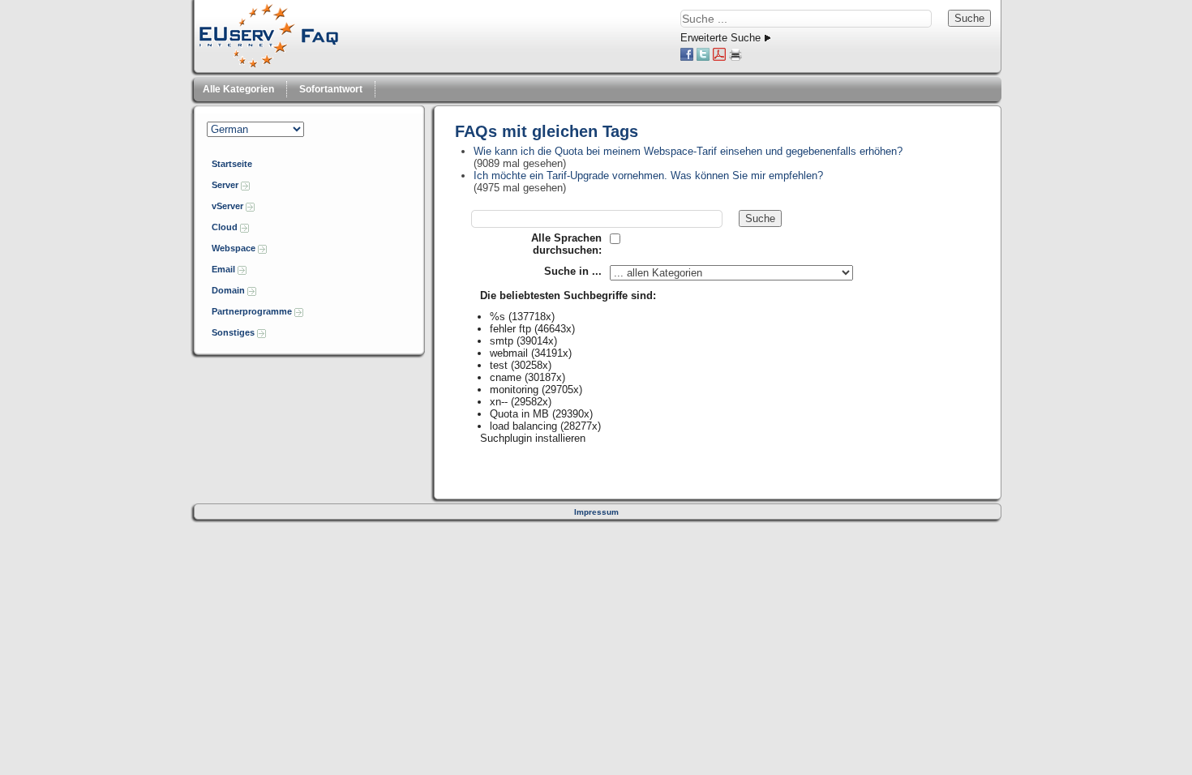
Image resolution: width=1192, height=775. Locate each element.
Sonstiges (234, 332)
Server (226, 185)
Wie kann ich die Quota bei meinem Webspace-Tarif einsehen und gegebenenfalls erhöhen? (688, 151)
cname (505, 377)
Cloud (226, 227)
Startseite (232, 164)
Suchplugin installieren (532, 438)
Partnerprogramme (253, 311)
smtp (501, 341)
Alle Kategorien (238, 89)
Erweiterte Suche (720, 38)
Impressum (596, 511)
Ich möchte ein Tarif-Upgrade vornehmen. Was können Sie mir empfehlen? (648, 175)
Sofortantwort (330, 89)
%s (497, 316)
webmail (509, 353)
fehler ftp (510, 329)
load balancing (523, 426)
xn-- (499, 402)
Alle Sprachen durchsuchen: (566, 244)
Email (225, 269)
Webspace (235, 248)
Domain (229, 290)
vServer (229, 206)
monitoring (514, 389)
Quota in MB (519, 414)
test (499, 365)
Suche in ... (573, 271)
